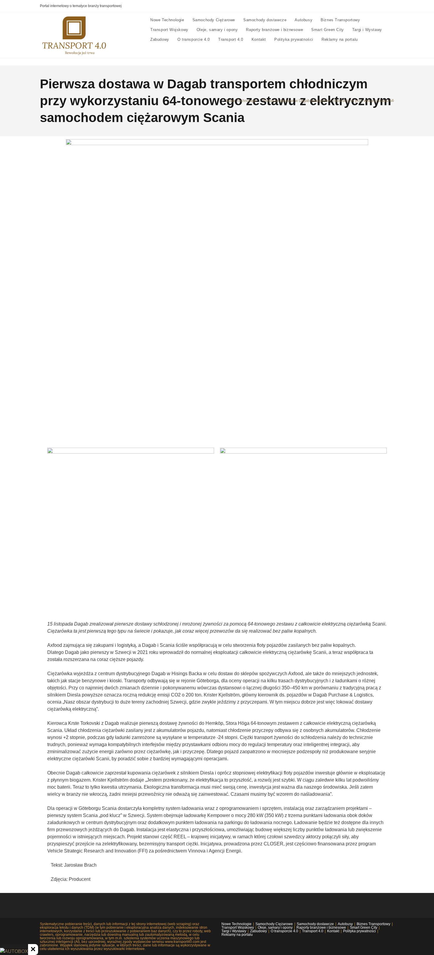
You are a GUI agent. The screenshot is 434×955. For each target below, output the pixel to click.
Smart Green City (363, 927)
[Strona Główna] (218, 100)
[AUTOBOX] (14, 951)
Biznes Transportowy (373, 924)
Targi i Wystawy (233, 931)
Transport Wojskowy (237, 927)
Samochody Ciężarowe (274, 924)
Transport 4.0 (312, 931)
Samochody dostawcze (315, 924)
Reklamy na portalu (237, 935)
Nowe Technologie (236, 924)
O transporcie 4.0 (284, 931)
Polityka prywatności (359, 931)
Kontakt (333, 931)
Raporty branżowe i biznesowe (321, 927)
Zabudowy (258, 931)
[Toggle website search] (367, 39)
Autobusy (345, 924)
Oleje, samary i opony (275, 927)
